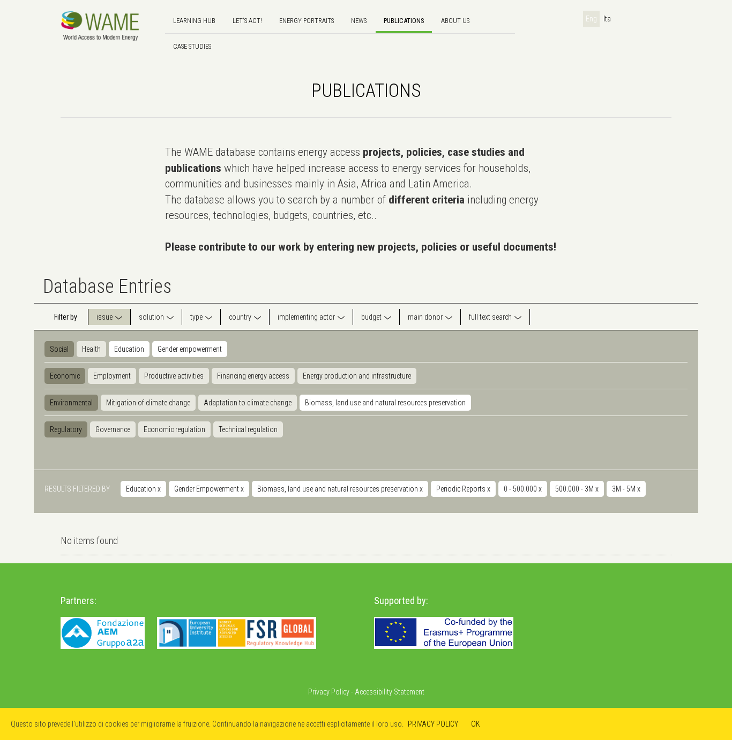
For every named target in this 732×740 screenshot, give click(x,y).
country (240, 317)
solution (151, 317)
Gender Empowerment (209, 489)
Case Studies (192, 46)
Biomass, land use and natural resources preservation (385, 402)
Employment (112, 376)
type (196, 317)
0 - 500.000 (523, 489)
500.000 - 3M (577, 489)
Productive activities (174, 376)
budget (371, 317)
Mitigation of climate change (148, 402)
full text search (490, 317)
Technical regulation (248, 429)
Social (59, 349)
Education (129, 349)
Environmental (71, 402)
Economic (65, 376)
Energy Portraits (306, 21)
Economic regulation (174, 429)
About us (455, 21)
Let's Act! (247, 21)
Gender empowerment (190, 349)
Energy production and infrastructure (357, 376)
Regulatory (66, 429)
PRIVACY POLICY (433, 724)
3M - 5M (626, 489)
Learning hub (194, 21)
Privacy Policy (328, 692)
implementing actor (306, 317)
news (359, 21)
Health (91, 349)
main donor (425, 317)
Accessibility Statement (389, 692)
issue (104, 317)
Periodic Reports (463, 489)
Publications (404, 21)
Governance (112, 429)
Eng (591, 18)
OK (475, 724)
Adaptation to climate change (248, 402)
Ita (607, 18)
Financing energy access (253, 376)
